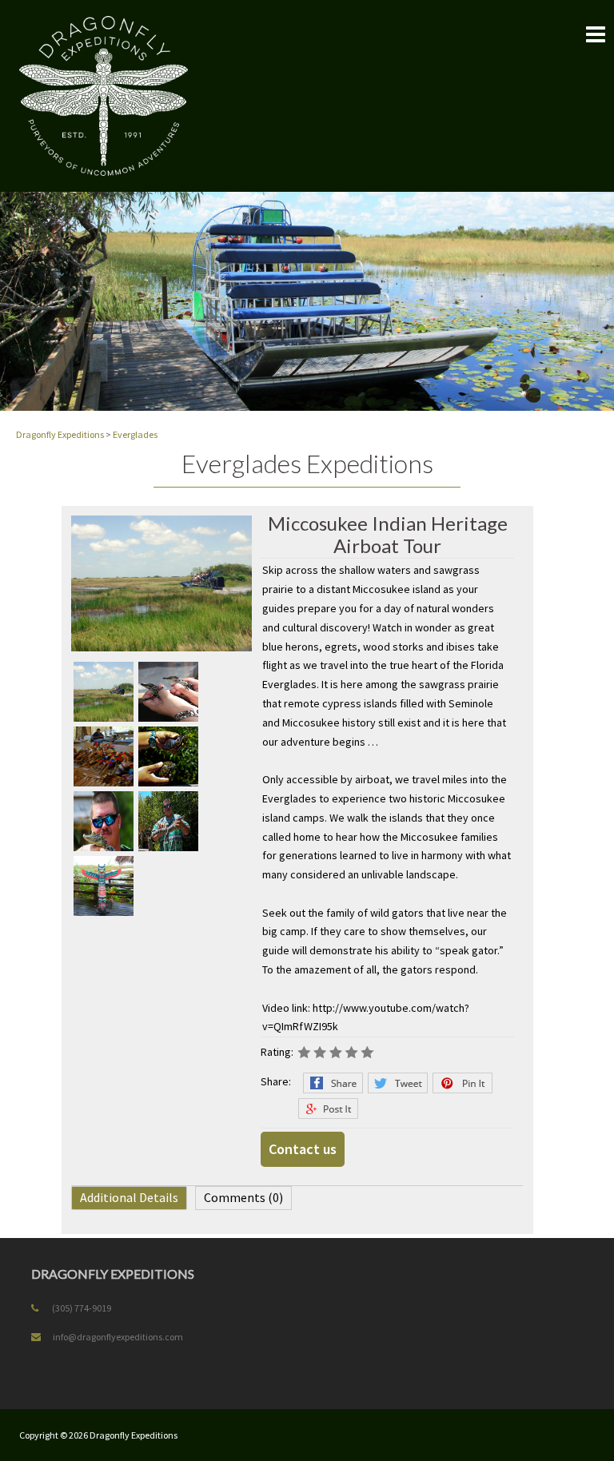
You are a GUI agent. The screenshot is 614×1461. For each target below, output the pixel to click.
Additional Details (129, 1197)
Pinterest (462, 1083)
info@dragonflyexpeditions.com (118, 1337)
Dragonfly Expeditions (133, 1435)
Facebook (333, 1083)
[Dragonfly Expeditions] (103, 95)
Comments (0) (243, 1197)
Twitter (398, 1083)
